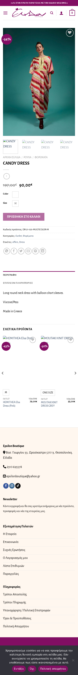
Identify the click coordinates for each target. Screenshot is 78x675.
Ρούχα (27, 157)
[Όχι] (73, 661)
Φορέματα (41, 157)
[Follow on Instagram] (12, 486)
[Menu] (5, 13)
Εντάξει (19, 668)
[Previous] (9, 82)
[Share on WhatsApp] (6, 251)
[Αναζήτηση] (51, 13)
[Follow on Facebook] (6, 486)
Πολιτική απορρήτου (53, 668)
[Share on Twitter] (21, 251)
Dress (22, 242)
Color (5, 194)
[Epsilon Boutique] (29, 13)
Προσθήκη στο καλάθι (24, 216)
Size (5, 203)
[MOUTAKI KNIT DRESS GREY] (58, 361)
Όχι (32, 668)
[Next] (68, 82)
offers (15, 242)
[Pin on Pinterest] (35, 251)
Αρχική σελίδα (11, 157)
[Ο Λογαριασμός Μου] (61, 13)
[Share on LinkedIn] (42, 251)
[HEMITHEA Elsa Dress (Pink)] (20, 361)
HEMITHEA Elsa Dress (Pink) (11, 404)
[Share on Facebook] (14, 251)
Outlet (18, 236)
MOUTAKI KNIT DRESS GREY (49, 404)
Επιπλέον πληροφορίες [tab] (18, 283)
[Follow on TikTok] (18, 486)
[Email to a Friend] (28, 251)
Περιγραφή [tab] (9, 275)
